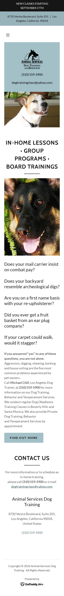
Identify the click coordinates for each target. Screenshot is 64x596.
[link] (32, 59)
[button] (7, 35)
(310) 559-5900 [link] (32, 533)
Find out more (24, 437)
